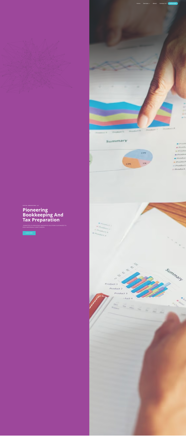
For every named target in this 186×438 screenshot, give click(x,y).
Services (145, 3)
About (155, 3)
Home (138, 3)
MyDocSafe (172, 3)
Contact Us (163, 3)
